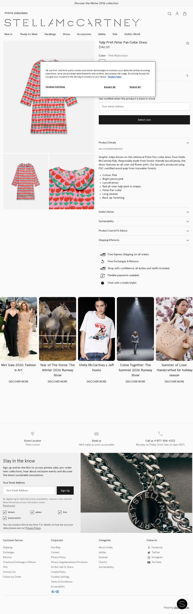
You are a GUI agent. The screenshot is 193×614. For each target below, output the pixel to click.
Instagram (157, 557)
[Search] (169, 13)
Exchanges (8, 552)
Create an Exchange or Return (19, 562)
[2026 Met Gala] (18, 329)
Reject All (135, 87)
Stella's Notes (106, 212)
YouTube (156, 562)
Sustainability (106, 221)
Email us (96, 441)
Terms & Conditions (62, 582)
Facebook (157, 547)
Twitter (156, 552)
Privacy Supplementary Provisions (69, 562)
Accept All (110, 87)
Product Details (107, 143)
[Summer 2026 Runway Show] (135, 329)
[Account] (177, 13)
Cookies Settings (60, 577)
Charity (103, 562)
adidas (38, 512)
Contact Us (9, 572)
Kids (65, 512)
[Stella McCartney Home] (72, 22)
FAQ (5, 567)
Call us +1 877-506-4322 (160, 441)
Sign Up (65, 490)
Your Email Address (14, 482)
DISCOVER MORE (18, 381)
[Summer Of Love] (174, 329)
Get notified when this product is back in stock (127, 99)
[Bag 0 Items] (184, 13)
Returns (7, 557)
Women (11, 512)
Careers (55, 552)
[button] (25, 181)
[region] (98, 79)
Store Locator (32, 441)
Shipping (7, 547)
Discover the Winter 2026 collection (96, 3)
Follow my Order (12, 577)
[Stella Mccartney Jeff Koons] (96, 329)
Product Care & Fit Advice (113, 231)
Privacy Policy (33, 528)
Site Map (56, 547)
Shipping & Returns (109, 240)
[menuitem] (10, 34)
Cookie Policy (58, 572)
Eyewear (103, 557)
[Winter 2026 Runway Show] (57, 329)
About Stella (106, 547)
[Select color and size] (187, 43)
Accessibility (58, 587)
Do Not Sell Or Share (62, 567)
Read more (9, 506)
